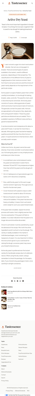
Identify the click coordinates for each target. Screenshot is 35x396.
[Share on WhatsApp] (20, 281)
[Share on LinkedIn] (23, 281)
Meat (2, 347)
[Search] (32, 3)
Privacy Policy (5, 380)
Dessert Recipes (22, 347)
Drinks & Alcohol (22, 344)
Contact (3, 374)
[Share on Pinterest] (17, 281)
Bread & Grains (5, 350)
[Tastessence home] (17, 3)
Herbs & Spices (22, 356)
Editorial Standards (6, 372)
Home (5, 10)
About (3, 369)
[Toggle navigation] (3, 3)
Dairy (19, 350)
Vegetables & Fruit (6, 362)
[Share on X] (14, 281)
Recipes (3, 359)
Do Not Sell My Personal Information (19, 395)
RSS (28, 390)
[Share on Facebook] (12, 281)
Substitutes (4, 344)
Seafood (20, 359)
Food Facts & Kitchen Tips (15, 10)
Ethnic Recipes (5, 353)
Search (3, 377)
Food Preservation (6, 356)
